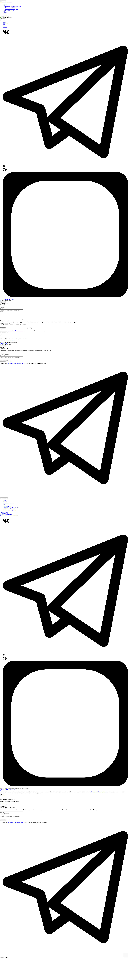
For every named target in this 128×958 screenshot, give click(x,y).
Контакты (5, 13)
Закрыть (2, 803)
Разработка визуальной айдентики (13, 6)
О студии (5, 12)
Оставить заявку (4, 332)
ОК (1, 794)
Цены (4, 504)
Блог (4, 11)
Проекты (5, 4)
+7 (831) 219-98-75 (4, 512)
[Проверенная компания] (6, 514)
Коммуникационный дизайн (11, 9)
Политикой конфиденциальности (98, 791)
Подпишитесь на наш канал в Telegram (9, 515)
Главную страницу (11, 339)
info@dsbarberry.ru (4, 513)
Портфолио (5, 23)
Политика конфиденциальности (7, 789)
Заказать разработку (4, 16)
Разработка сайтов (9, 10)
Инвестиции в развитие (8, 502)
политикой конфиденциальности (15, 330)
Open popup (2, 795)
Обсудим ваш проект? (9, 299)
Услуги (4, 5)
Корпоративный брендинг (11, 7)
